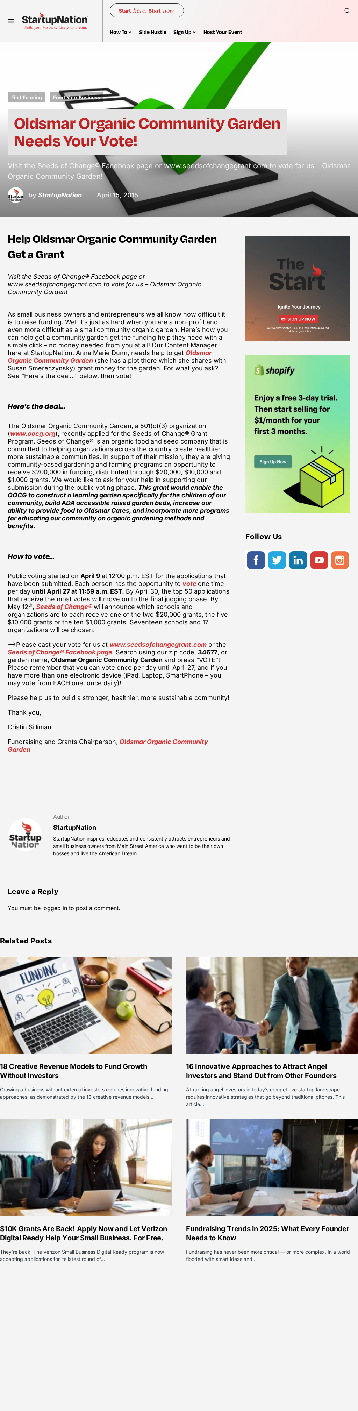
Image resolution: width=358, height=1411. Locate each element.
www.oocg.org (32, 433)
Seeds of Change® (65, 606)
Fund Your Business (76, 97)
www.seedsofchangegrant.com (55, 284)
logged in (54, 908)
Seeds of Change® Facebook (76, 276)
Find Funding (26, 97)
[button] (11, 21)
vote (190, 583)
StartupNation (74, 827)
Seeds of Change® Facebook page (60, 652)
